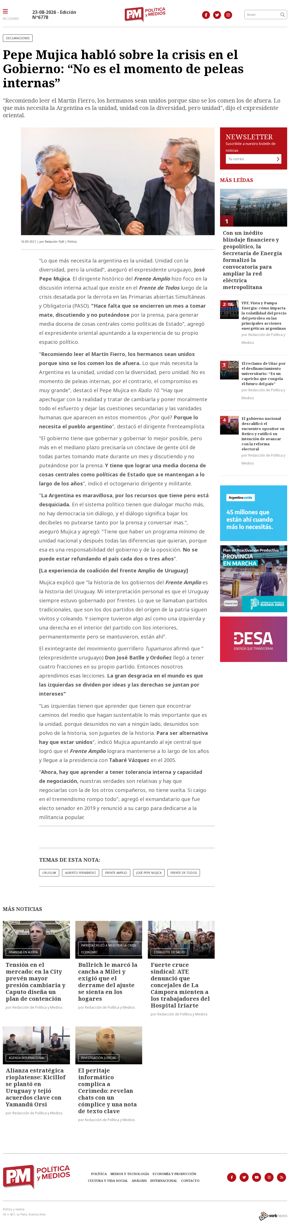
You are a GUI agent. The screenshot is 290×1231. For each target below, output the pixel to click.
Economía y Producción (174, 1174)
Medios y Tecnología (129, 1174)
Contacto (190, 1180)
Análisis (139, 1180)
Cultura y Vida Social (108, 1180)
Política (99, 1174)
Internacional (163, 1180)
